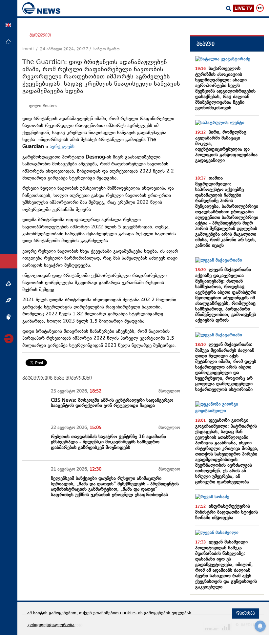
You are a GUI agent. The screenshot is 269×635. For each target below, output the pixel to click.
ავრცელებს (62, 146)
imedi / (31, 49)
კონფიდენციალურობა (50, 625)
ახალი (206, 44)
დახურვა (245, 613)
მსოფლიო (40, 35)
